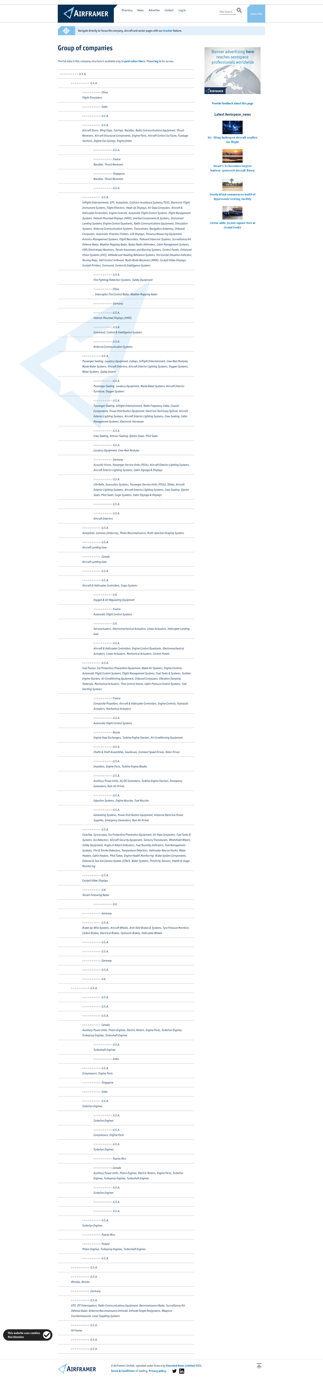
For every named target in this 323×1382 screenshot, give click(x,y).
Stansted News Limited (180, 1365)
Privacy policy (157, 1371)
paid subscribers (134, 61)
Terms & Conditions (123, 1371)
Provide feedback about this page (232, 103)
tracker (167, 30)
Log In (182, 10)
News (141, 10)
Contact (169, 10)
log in (157, 61)
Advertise (154, 10)
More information (16, 1336)
